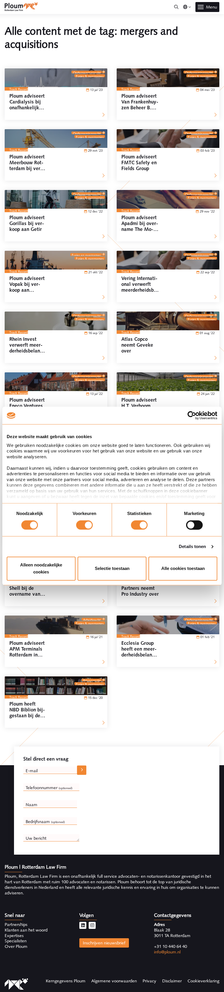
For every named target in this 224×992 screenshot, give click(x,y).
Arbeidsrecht (92, 619)
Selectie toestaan (112, 568)
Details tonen (192, 546)
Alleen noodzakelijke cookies (41, 569)
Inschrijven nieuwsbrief (104, 943)
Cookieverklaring (203, 981)
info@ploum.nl (167, 952)
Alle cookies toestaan (183, 568)
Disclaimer (172, 981)
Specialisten (16, 940)
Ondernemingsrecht (87, 72)
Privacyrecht (92, 680)
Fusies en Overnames (86, 254)
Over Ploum (16, 946)
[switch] (84, 525)
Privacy (149, 981)
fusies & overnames (90, 75)
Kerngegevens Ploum (65, 981)
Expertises (14, 935)
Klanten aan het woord (26, 930)
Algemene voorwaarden (114, 981)
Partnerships (16, 924)
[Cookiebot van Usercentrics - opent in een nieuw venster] (191, 415)
